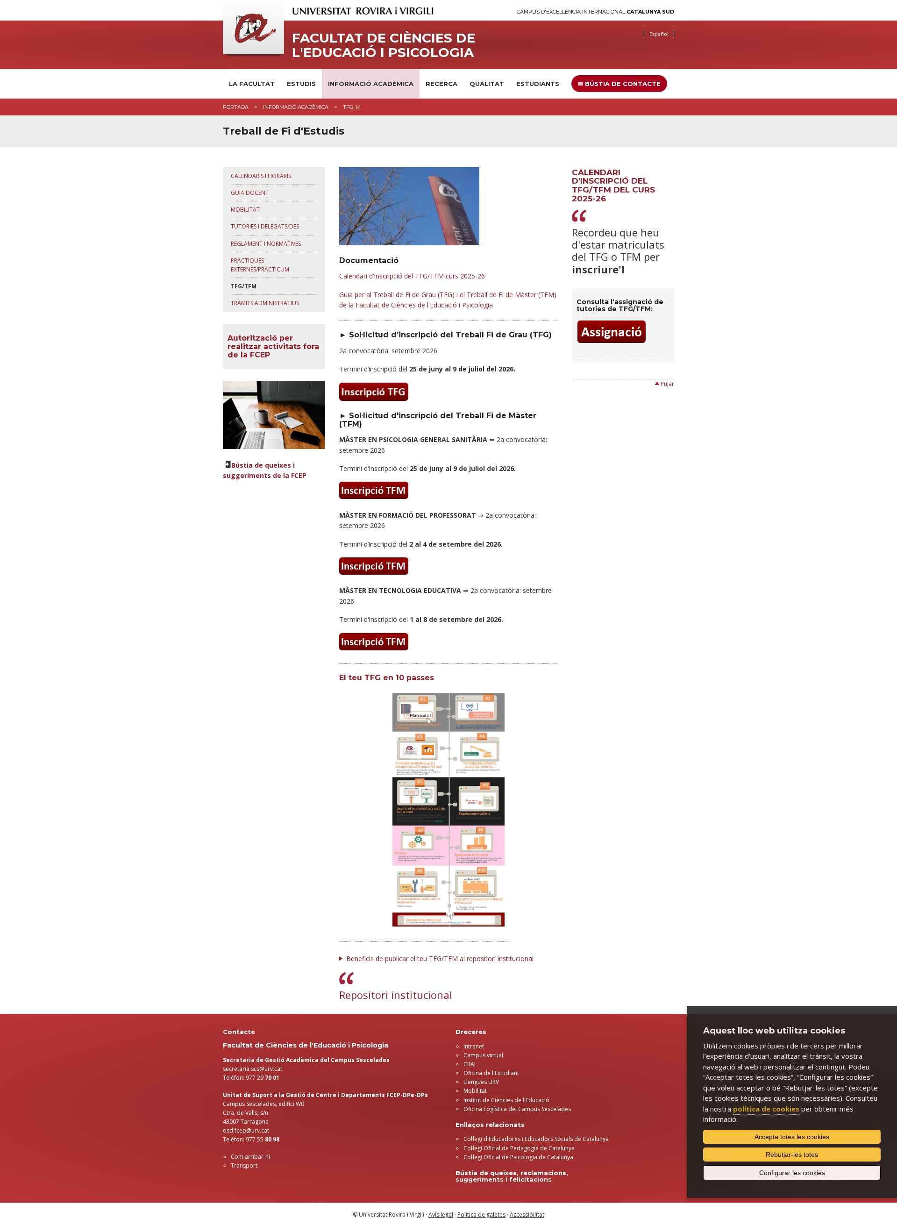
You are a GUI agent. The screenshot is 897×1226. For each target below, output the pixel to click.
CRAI (469, 1064)
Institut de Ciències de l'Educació (506, 1100)
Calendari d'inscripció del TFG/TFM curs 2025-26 (412, 275)
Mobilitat (475, 1091)
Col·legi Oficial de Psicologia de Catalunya (518, 1157)
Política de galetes (481, 1215)
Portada (236, 107)
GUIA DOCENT (250, 193)
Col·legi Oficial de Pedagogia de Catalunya (519, 1148)
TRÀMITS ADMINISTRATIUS (265, 303)
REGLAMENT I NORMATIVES (266, 244)
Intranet (473, 1046)
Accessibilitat (527, 1215)
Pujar (667, 384)
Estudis (301, 83)
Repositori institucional (395, 995)
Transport (244, 1165)
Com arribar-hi (250, 1157)
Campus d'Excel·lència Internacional (595, 11)
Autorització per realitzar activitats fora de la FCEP (273, 346)
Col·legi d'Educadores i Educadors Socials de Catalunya (536, 1139)
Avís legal (440, 1215)
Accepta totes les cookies (792, 1136)
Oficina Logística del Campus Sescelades (517, 1109)
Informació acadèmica (370, 83)
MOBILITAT (245, 210)
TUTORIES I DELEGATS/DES (265, 226)
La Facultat (252, 83)
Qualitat (487, 83)
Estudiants (537, 83)
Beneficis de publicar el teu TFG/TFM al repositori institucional (440, 958)
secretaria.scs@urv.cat (252, 1069)
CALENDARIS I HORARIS (261, 176)
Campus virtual (483, 1055)
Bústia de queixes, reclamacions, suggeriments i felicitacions (512, 1176)
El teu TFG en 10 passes (386, 677)
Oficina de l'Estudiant (491, 1073)
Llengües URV (481, 1082)
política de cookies (766, 1108)
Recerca (441, 83)
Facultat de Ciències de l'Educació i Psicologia (383, 45)
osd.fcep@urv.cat (246, 1130)
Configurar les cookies (792, 1172)
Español (659, 33)
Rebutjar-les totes (792, 1154)
